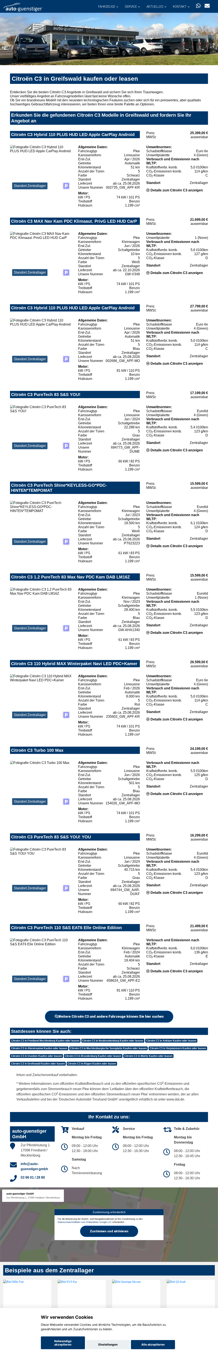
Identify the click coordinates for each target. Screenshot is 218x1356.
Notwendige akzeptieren (63, 1342)
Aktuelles (154, 7)
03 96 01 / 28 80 (33, 1177)
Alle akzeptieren (153, 1344)
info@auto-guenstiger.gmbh (34, 1166)
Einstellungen (108, 1344)
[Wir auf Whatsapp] (198, 6)
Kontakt (179, 7)
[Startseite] (22, 7)
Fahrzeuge (106, 7)
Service (131, 7)
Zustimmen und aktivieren (109, 1231)
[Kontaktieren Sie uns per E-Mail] (207, 6)
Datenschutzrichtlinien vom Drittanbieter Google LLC (85, 1222)
